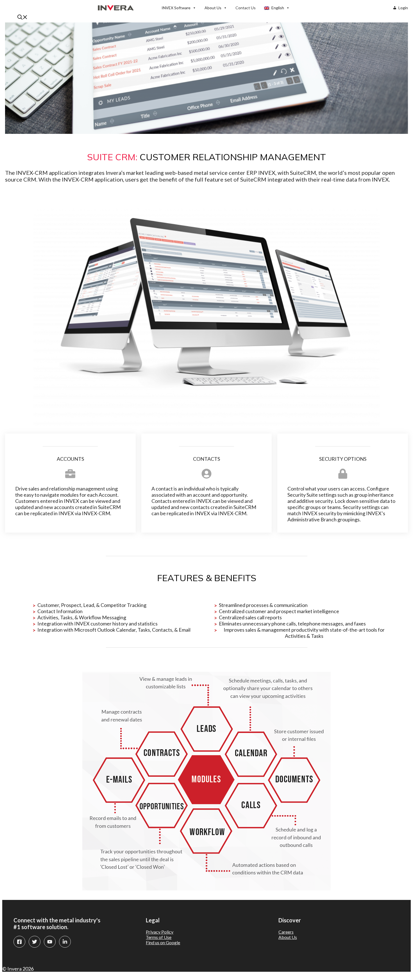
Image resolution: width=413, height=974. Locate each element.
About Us (213, 7)
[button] (22, 16)
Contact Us (245, 7)
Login (403, 7)
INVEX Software (176, 7)
